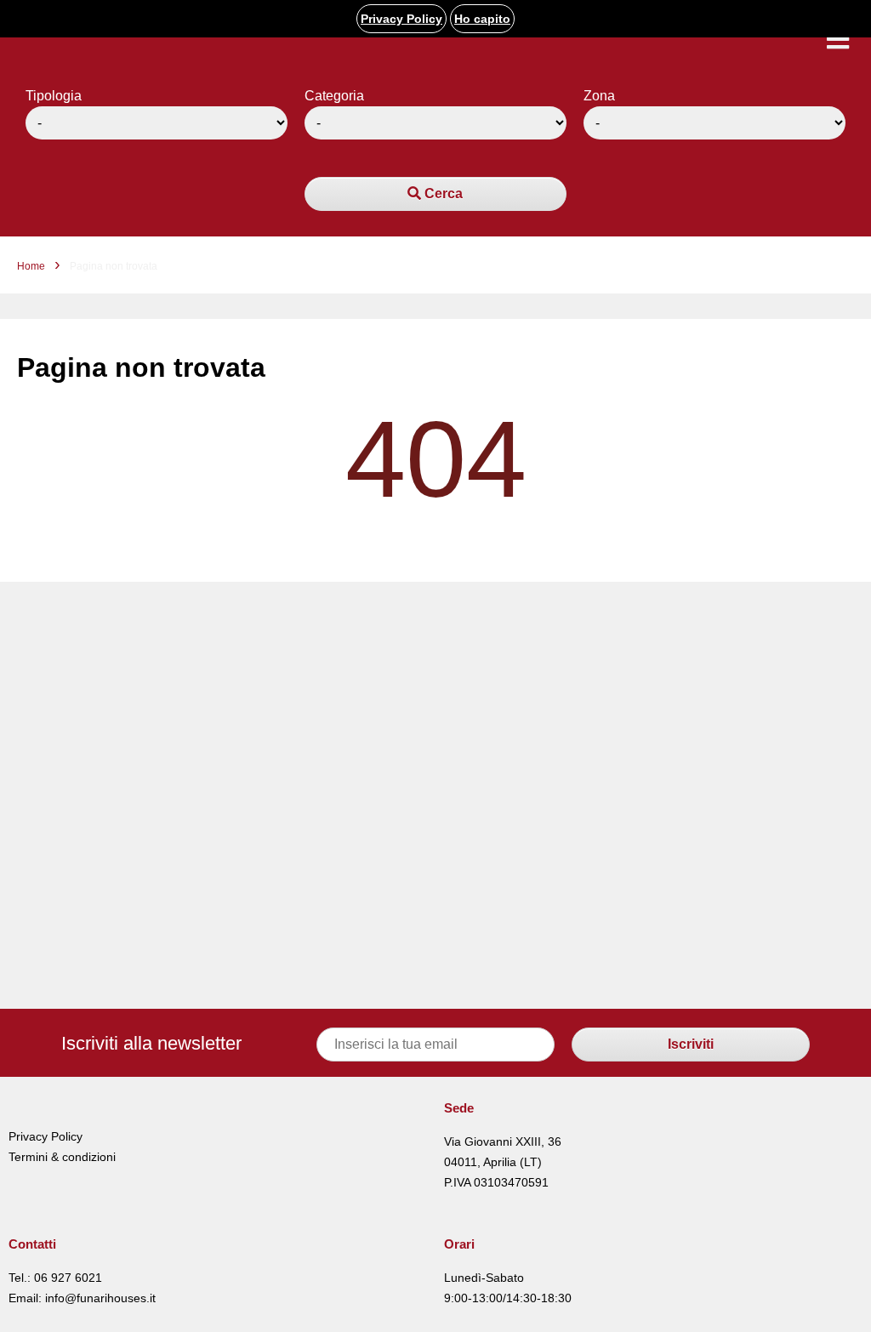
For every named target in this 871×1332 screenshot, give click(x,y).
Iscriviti (691, 1044)
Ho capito (482, 19)
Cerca (442, 193)
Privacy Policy (46, 1136)
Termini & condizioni (62, 1157)
